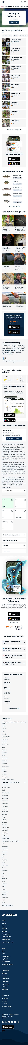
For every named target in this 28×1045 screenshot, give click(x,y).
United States (15, 18)
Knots (3, 953)
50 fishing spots (17, 196)
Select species (6, 487)
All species (5, 1003)
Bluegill (15, 35)
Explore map (14, 22)
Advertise (4, 931)
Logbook (4, 986)
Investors (4, 928)
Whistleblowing (6, 939)
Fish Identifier (5, 978)
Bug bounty (5, 959)
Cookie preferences (7, 964)
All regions (5, 998)
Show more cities (14, 708)
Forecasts (4, 976)
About (3, 920)
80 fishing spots (17, 184)
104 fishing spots (17, 177)
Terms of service (6, 936)
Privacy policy (6, 934)
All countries (5, 995)
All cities (4, 1001)
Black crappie (16, 199)
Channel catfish (16, 187)
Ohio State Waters (8, 433)
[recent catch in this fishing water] (8, 224)
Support (4, 926)
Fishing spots (5, 981)
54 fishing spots (17, 202)
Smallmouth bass (17, 193)
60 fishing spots (17, 190)
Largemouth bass (7, 35)
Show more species (14, 206)
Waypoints (5, 989)
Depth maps (5, 984)
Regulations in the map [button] (14, 439)
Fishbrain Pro (5, 970)
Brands (4, 948)
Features (4, 973)
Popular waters (6, 956)
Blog (3, 951)
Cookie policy (6, 961)
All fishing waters (6, 1006)
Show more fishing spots (14, 130)
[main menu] (25, 2)
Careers (4, 923)
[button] (7, 503)
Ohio (11, 18)
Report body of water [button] (8, 942)
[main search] (22, 2)
